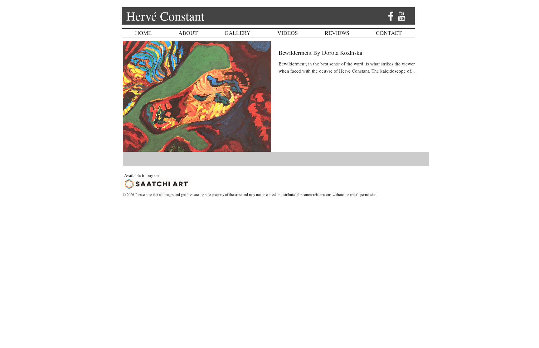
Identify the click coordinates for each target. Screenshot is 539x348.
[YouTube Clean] (401, 16)
